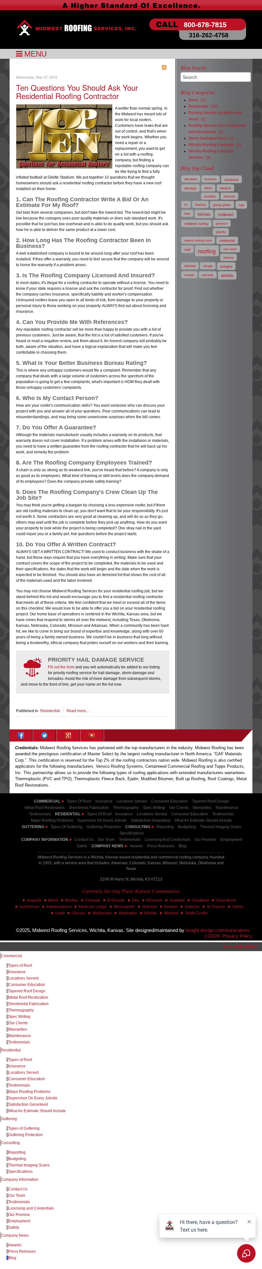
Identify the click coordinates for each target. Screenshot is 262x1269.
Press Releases (160, 846)
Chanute (92, 900)
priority (221, 231)
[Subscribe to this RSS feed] (164, 67)
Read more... (77, 710)
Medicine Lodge (93, 906)
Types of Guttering (66, 827)
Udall (60, 913)
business (211, 179)
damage (190, 188)
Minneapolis (124, 906)
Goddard (177, 900)
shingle (207, 266)
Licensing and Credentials (31, 1208)
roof (187, 249)
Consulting (10, 1143)
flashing (200, 204)
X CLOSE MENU (240, 946)
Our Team (16, 1195)
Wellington (128, 913)
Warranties (17, 1029)
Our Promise (205, 839)
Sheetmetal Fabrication (28, 1004)
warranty (207, 275)
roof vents (230, 249)
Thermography (21, 1010)
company (231, 179)
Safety (81, 846)
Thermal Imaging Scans (220, 827)
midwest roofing (196, 223)
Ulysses (78, 913)
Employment (231, 839)
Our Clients (18, 1023)
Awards (136, 846)
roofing (207, 251)
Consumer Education (169, 801)
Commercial (11, 956)
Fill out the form (61, 667)
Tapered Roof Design (210, 801)
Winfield (171, 913)
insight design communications (219, 930)
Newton (171, 906)
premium (221, 223)
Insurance (103, 801)
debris (208, 188)
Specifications (20, 1171)
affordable (190, 179)
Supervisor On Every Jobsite (33, 1098)
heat (187, 213)
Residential (50, 710)
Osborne (192, 906)
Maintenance (19, 1036)
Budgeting (187, 827)
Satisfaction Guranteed (28, 1104)
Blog (183, 846)
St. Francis (216, 906)
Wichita (150, 913)
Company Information (44, 839)
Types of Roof (79, 801)
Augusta (34, 900)
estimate (229, 196)
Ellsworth (154, 900)
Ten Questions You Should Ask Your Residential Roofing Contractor (77, 91)
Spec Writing (19, 1016)
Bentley (71, 900)
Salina (237, 906)
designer (225, 188)
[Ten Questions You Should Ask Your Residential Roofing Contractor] (64, 135)
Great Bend (226, 900)
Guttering (33, 827)
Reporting (165, 827)
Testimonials (223, 814)
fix (186, 204)
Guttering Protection (104, 827)
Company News (107, 846)
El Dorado (116, 900)
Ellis (135, 900)
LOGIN (212, 936)
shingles (226, 266)
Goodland (200, 900)
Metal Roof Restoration (45, 807)
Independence (59, 906)
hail (241, 204)
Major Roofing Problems (29, 1091)
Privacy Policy (237, 936)
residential (227, 240)
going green (222, 204)
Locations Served (132, 801)
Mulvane (149, 906)
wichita (227, 275)
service (228, 257)
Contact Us (84, 839)
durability (210, 196)
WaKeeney (102, 913)
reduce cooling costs (198, 240)
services (190, 266)
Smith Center (196, 913)
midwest (226, 214)
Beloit (53, 900)
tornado (189, 275)
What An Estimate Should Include (37, 1111)
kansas (204, 214)
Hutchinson (29, 906)
